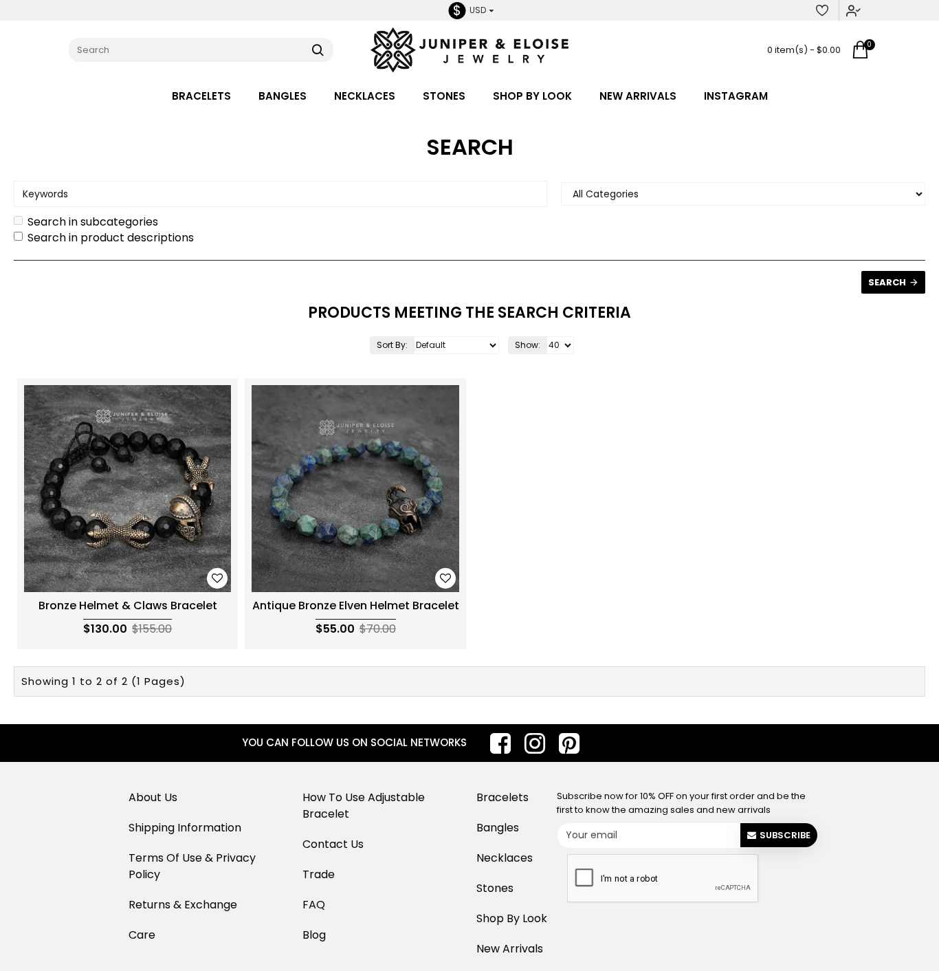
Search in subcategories (92, 222)
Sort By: (392, 345)
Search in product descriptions (110, 238)
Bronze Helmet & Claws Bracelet (127, 606)
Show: (527, 345)
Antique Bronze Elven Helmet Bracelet (355, 606)
